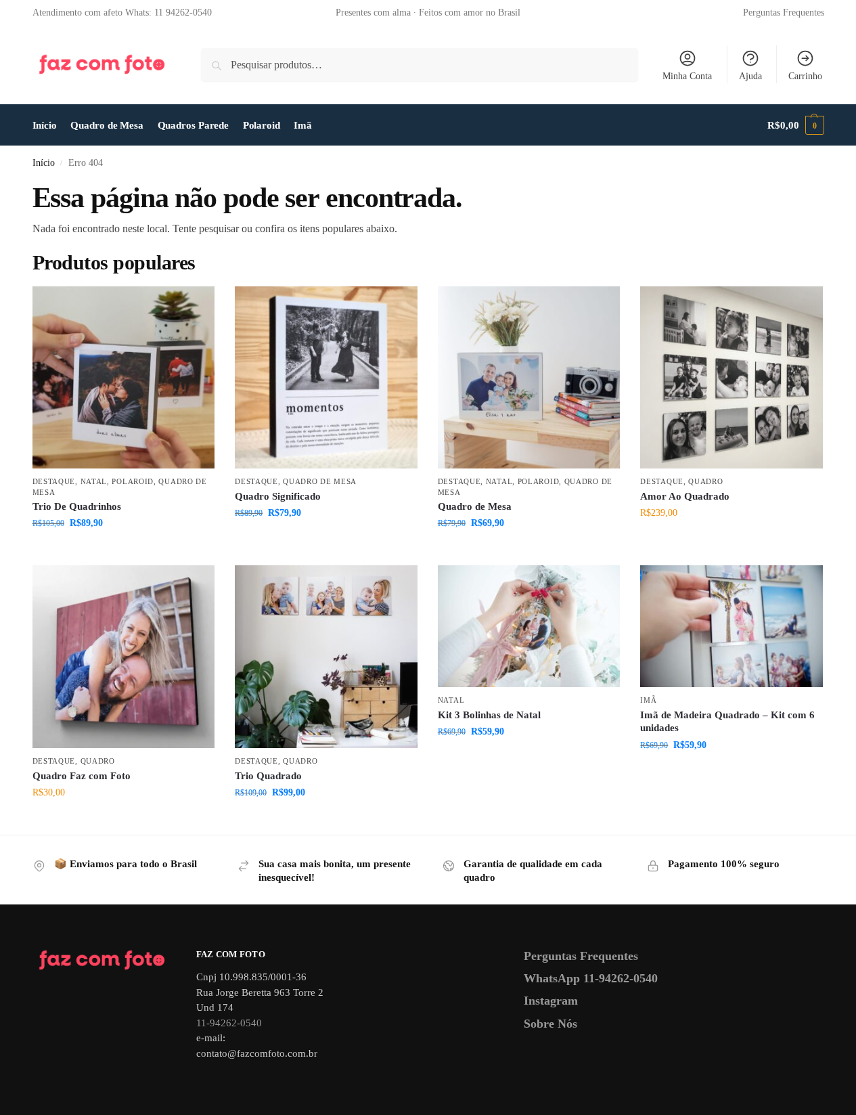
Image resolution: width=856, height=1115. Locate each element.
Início (43, 163)
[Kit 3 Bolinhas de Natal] (529, 626)
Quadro (705, 481)
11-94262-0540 (229, 1023)
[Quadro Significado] (326, 377)
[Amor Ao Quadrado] (731, 377)
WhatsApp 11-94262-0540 (591, 978)
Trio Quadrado (268, 775)
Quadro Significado (278, 496)
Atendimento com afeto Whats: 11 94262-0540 (122, 12)
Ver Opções (123, 551)
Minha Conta (687, 76)
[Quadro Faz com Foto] (123, 656)
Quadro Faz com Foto (81, 775)
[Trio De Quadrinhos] (123, 377)
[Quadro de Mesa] (529, 377)
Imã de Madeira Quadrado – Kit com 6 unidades (727, 721)
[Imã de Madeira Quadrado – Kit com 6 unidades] (731, 626)
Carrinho (805, 76)
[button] (795, 125)
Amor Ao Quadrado (684, 496)
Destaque (54, 481)
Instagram (551, 1000)
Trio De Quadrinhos (76, 506)
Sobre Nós (550, 1023)
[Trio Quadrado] (326, 656)
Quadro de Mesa (320, 481)
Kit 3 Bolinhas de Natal (489, 714)
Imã (648, 700)
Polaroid (133, 481)
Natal (94, 481)
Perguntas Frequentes (783, 12)
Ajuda (750, 76)
